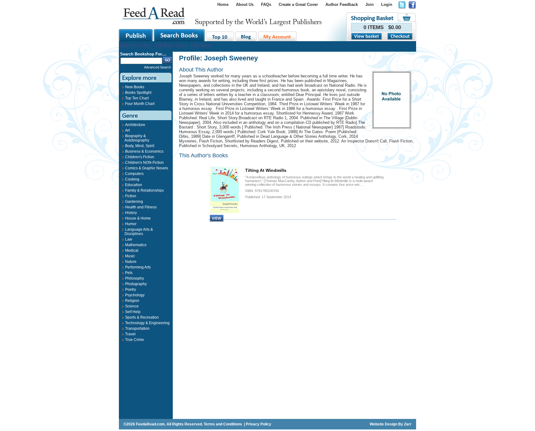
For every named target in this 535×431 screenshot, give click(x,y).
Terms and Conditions (223, 424)
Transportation (137, 328)
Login (386, 4)
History (131, 213)
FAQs (266, 4)
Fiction (130, 196)
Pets (129, 273)
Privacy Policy (258, 424)
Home (222, 4)
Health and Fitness (141, 207)
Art (127, 130)
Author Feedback (341, 4)
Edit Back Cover (171, 45)
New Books (134, 87)
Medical (131, 250)
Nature (131, 261)
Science (132, 306)
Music (130, 256)
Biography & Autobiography (136, 138)
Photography (136, 284)
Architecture (135, 125)
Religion (132, 300)
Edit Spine (201, 45)
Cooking (132, 179)
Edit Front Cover (136, 45)
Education (133, 185)
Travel (130, 334)
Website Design (383, 424)
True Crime (134, 339)
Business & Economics (144, 151)
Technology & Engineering (147, 323)
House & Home (138, 218)
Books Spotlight (138, 92)
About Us (245, 4)
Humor (131, 224)
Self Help (133, 312)
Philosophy (134, 278)
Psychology (135, 295)
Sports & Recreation (142, 317)
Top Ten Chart (137, 98)
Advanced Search (157, 67)
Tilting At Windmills (265, 170)
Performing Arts (138, 267)
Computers (134, 174)
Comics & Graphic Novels (146, 168)
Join (369, 4)
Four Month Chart (139, 104)
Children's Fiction (139, 157)
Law (128, 239)
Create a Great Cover (298, 4)
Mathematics (135, 245)
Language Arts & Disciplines (138, 231)
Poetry (130, 289)
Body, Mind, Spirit (139, 146)
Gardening (134, 201)
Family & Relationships (144, 190)
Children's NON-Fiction (144, 162)
